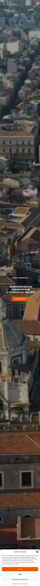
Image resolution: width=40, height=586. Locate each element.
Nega (20, 574)
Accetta (20, 569)
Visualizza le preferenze (20, 579)
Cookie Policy (15, 583)
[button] (37, 552)
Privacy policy (23, 583)
